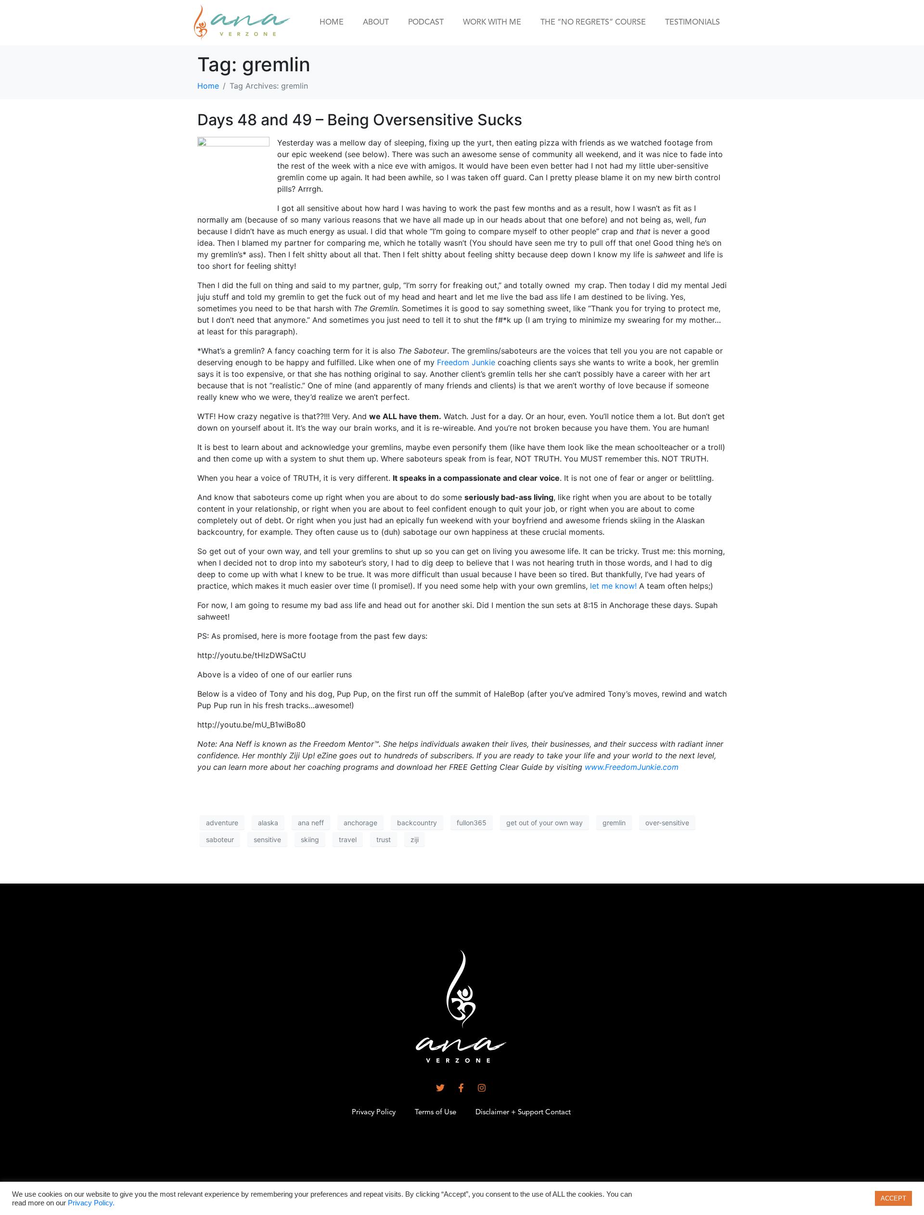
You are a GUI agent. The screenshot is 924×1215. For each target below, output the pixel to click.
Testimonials (692, 22)
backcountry (417, 823)
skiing (310, 839)
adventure (222, 823)
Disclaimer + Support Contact (523, 1112)
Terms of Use (435, 1112)
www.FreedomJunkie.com (632, 767)
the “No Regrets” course (593, 22)
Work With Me (492, 22)
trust (383, 839)
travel (348, 839)
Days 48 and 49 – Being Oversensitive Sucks (359, 119)
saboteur (220, 839)
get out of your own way (544, 823)
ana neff (311, 823)
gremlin (614, 823)
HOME (332, 22)
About (376, 22)
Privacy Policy (374, 1112)
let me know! (613, 586)
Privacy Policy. (91, 1203)
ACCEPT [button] (893, 1198)
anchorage (360, 823)
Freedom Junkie (466, 362)
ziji (415, 839)
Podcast (426, 22)
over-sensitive (667, 823)
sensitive (267, 839)
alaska (268, 823)
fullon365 (472, 823)
